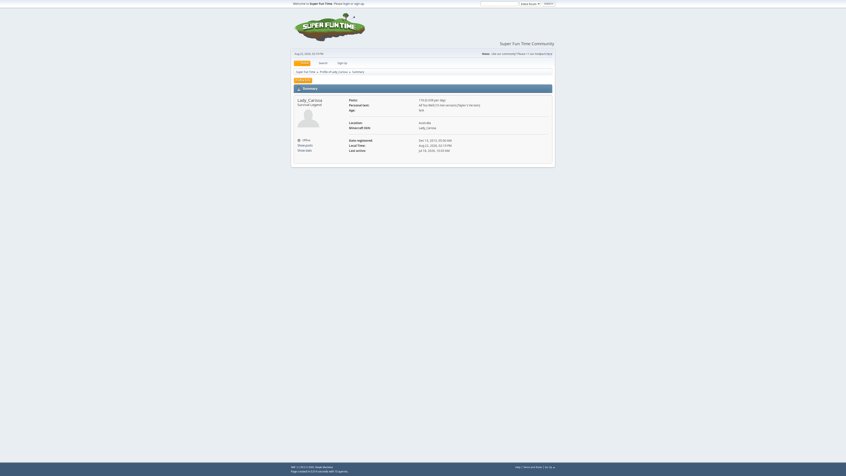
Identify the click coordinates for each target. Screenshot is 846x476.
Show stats (304, 150)
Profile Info (303, 80)
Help (518, 467)
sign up (359, 4)
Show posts (305, 145)
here (549, 54)
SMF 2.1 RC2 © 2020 (302, 467)
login (346, 4)
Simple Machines (324, 467)
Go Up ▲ (550, 467)
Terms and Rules (532, 467)
